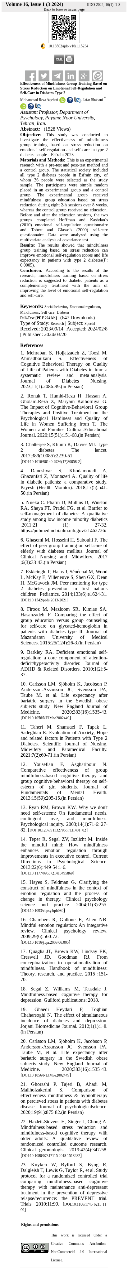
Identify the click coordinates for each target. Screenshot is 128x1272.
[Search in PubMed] (77, 102)
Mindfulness (29, 312)
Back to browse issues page (64, 9)
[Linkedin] (70, 75)
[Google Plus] (84, 75)
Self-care (47, 312)
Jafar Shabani (93, 100)
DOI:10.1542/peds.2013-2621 (44, 600)
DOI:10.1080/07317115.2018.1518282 (51, 1156)
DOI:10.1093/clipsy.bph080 (42, 910)
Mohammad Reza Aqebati (39, 100)
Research (57, 323)
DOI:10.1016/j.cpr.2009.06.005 (45, 942)
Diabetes (63, 312)
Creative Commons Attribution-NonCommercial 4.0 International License (79, 1251)
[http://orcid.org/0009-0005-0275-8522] (62, 102)
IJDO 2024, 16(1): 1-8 (103, 4)
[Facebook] (30, 75)
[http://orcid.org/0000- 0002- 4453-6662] (23, 108)
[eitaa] (97, 75)
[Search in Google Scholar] (70, 102)
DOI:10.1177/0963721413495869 (47, 873)
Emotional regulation (85, 307)
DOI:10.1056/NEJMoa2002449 (45, 718)
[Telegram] (57, 75)
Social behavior (55, 307)
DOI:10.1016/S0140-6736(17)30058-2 (51, 462)
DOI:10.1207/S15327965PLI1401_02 (58, 830)
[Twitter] (44, 75)
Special (90, 323)
